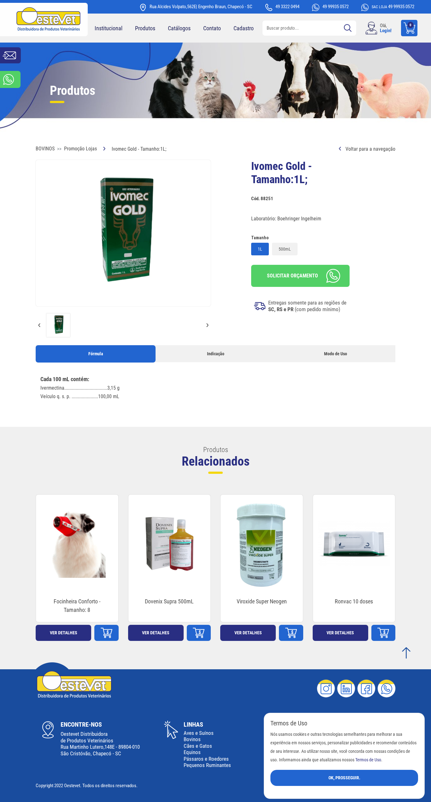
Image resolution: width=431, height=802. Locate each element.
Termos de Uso (368, 760)
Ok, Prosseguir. (344, 777)
